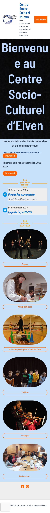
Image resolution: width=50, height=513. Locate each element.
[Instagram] (27, 486)
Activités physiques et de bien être (25, 349)
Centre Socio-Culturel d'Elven (24, 10)
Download (10, 156)
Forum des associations (21, 194)
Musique (25, 435)
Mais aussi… (25, 476)
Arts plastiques (25, 307)
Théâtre (25, 392)
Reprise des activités (20, 212)
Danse (25, 264)
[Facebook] (22, 486)
